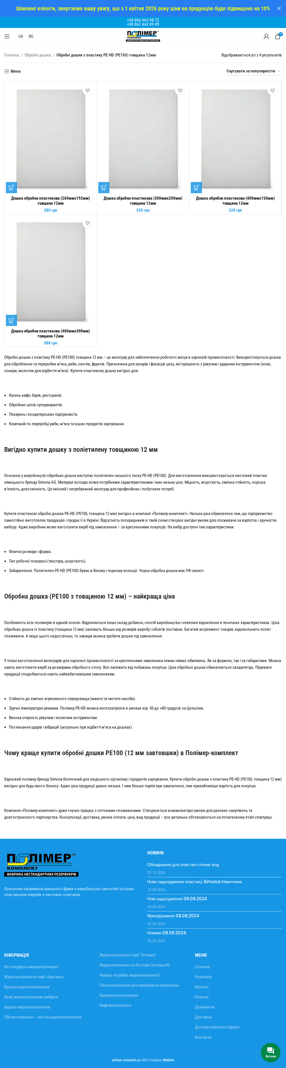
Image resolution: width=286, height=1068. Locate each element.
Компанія (203, 976)
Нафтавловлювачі (115, 1005)
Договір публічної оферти (217, 1027)
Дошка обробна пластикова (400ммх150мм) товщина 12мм (235, 201)
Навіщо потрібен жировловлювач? (129, 975)
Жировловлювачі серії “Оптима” (127, 955)
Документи (204, 1007)
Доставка (203, 1017)
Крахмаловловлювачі (118, 995)
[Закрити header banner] (279, 8)
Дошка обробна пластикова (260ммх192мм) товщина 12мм (50, 201)
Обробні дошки (38, 55)
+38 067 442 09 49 (143, 24)
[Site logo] (143, 36)
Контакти (203, 1037)
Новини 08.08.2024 (166, 933)
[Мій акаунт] (266, 36)
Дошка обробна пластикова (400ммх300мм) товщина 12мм (50, 334)
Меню (16, 71)
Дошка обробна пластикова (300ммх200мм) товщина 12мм (143, 201)
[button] (11, 187)
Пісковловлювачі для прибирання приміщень (139, 985)
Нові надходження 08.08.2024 (177, 899)
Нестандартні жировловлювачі (31, 966)
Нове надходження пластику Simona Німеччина (194, 882)
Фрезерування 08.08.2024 (173, 916)
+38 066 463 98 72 (143, 20)
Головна (12, 55)
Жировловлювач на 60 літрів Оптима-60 (134, 965)
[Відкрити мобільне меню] (7, 36)
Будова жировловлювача (26, 986)
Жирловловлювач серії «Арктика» (34, 976)
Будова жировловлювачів (27, 1007)
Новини (202, 997)
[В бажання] (87, 90)
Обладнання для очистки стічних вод (183, 865)
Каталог (202, 986)
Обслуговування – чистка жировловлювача (42, 1017)
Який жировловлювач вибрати (31, 997)
